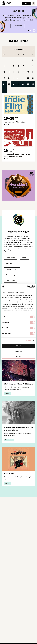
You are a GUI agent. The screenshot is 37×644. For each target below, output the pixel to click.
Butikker (9, 263)
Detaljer (28, 340)
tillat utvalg (18, 351)
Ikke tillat (18, 356)
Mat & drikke (10, 258)
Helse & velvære (12, 269)
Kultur (24, 258)
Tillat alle (18, 346)
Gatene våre (10, 281)
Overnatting (10, 275)
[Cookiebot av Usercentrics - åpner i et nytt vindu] (27, 286)
